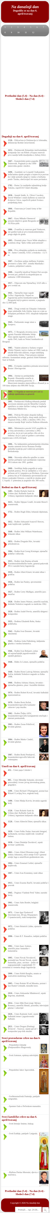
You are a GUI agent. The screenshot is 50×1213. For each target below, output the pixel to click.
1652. (10, 150)
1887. (10, 873)
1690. (10, 172)
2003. (10, 415)
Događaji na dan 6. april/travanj (20, 136)
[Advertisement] (25, 65)
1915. (10, 561)
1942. (10, 631)
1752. (10, 512)
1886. (10, 229)
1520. (10, 810)
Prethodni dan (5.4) (16, 95)
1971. (10, 912)
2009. (10, 468)
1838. (10, 842)
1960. (10, 683)
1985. (10, 348)
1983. (10, 724)
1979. (10, 702)
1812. (10, 522)
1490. (10, 801)
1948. (10, 662)
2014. (10, 1003)
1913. (10, 883)
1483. (10, 491)
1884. (10, 863)
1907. (10, 261)
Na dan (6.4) (36, 95)
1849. (10, 531)
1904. (10, 551)
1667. (10, 161)
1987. (10, 755)
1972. (10, 926)
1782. (10, 185)
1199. (10, 791)
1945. (10, 322)
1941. (10, 293)
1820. (10, 831)
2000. (10, 973)
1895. (10, 240)
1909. (10, 272)
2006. (10, 444)
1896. (10, 250)
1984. (10, 739)
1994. (10, 376)
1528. (10, 821)
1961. (10, 902)
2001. (10, 401)
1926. (10, 582)
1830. (10, 195)
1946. (10, 651)
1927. (10, 592)
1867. (10, 218)
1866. (10, 208)
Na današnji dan (33, 1203)
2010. (10, 993)
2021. (10, 1026)
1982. (10, 713)
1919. (10, 572)
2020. (10, 1014)
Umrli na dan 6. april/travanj (18, 766)
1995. (10, 391)
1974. (10, 692)
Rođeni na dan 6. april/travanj (19, 487)
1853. (10, 541)
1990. (10, 936)
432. (10, 770)
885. (10, 780)
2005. (10, 983)
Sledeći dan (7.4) (25, 98)
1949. (10, 672)
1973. (10, 332)
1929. (10, 611)
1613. (10, 502)
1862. (10, 852)
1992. (10, 366)
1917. (10, 283)
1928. (10, 601)
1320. (10, 140)
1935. (10, 621)
